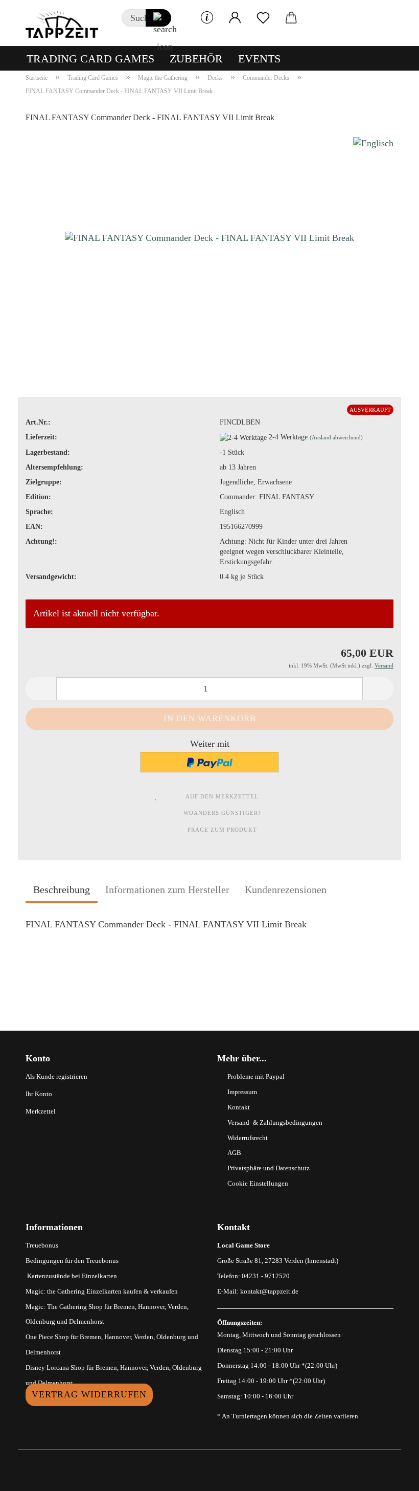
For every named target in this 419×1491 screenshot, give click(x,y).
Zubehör (196, 58)
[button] (235, 18)
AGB (234, 1152)
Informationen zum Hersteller (167, 889)
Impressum (242, 1092)
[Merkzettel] (263, 18)
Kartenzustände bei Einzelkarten (71, 1276)
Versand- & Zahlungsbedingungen (274, 1122)
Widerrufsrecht (247, 1138)
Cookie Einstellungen (257, 1183)
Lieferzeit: (41, 437)
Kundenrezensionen (286, 889)
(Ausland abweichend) (336, 437)
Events (259, 58)
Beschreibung (61, 889)
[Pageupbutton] (391, 1475)
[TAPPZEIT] (66, 23)
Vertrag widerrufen (89, 1394)
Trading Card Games (90, 58)
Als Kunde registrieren (56, 1076)
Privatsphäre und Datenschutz (268, 1168)
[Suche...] (158, 18)
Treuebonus (42, 1245)
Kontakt (238, 1107)
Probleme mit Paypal (256, 1076)
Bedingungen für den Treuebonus (72, 1260)
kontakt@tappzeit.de (269, 1291)
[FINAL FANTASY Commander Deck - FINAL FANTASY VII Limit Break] (209, 236)
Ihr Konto (39, 1094)
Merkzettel (41, 1111)
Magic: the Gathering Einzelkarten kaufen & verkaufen (102, 1291)
